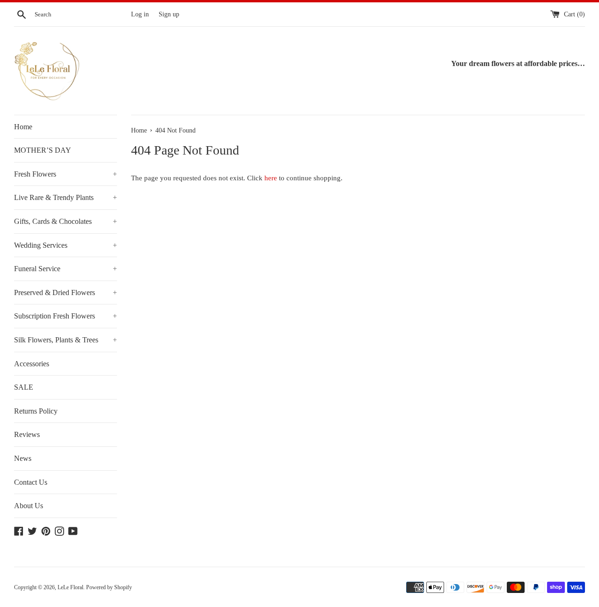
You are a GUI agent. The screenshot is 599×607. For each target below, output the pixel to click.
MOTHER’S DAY (42, 150)
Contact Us (30, 482)
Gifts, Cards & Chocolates (65, 221)
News (22, 458)
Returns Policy (36, 411)
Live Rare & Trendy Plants (65, 197)
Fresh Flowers (65, 174)
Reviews (27, 434)
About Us (28, 506)
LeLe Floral (70, 587)
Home (23, 127)
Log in (140, 14)
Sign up (169, 14)
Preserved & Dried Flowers (65, 292)
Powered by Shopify (109, 587)
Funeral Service (65, 269)
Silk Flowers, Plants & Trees (65, 340)
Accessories (31, 364)
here (270, 178)
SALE (23, 387)
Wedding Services (65, 245)
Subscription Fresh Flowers (65, 316)
